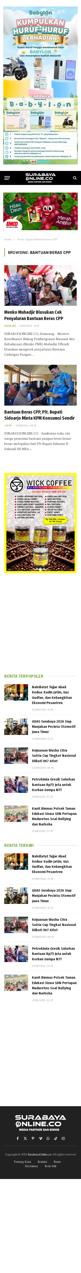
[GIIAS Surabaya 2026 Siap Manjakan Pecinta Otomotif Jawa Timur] (16, 727)
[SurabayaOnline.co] (41, 178)
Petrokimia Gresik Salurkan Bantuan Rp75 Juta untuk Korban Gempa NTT (53, 784)
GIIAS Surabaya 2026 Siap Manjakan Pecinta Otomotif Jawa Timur (53, 726)
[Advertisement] (40, 623)
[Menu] (7, 178)
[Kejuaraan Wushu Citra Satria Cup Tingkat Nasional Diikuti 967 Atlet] (16, 755)
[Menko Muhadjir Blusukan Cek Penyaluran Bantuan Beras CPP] (40, 285)
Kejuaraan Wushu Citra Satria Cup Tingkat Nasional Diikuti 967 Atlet (54, 755)
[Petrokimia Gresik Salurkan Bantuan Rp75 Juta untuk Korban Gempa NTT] (16, 784)
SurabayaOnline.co (39, 1154)
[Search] (74, 178)
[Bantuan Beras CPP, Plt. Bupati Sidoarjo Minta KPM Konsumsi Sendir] (40, 385)
